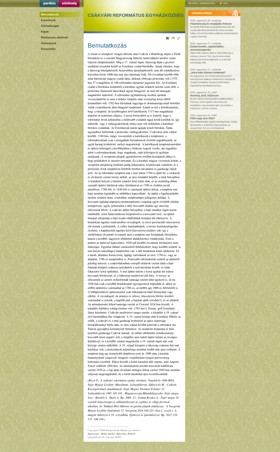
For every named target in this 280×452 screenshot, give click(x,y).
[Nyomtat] (167, 38)
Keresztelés (48, 48)
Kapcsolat (121, 433)
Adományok (48, 43)
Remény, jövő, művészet (204, 95)
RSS (225, 3)
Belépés (193, 3)
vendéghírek (201, 13)
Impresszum (93, 433)
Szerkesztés (207, 3)
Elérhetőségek (50, 25)
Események (48, 20)
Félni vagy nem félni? (202, 118)
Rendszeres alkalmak (54, 37)
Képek (45, 31)
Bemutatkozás (50, 14)
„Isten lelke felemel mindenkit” (208, 72)
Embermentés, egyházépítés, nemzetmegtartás (207, 48)
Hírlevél (131, 433)
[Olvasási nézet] (178, 38)
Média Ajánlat (108, 433)
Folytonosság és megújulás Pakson (211, 23)
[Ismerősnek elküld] (172, 38)
